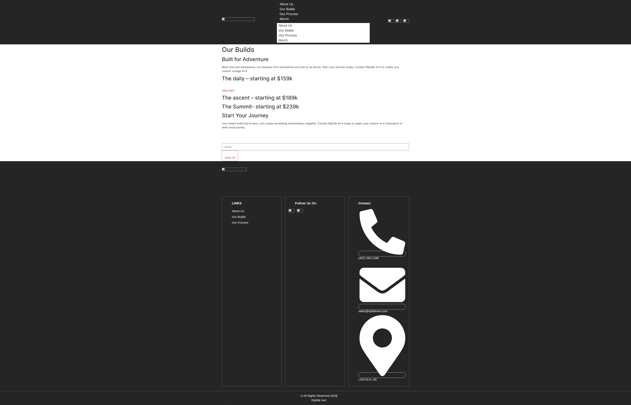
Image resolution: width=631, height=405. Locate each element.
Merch (284, 19)
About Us (285, 25)
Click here (228, 90)
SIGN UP (230, 157)
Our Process (289, 14)
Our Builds (287, 9)
